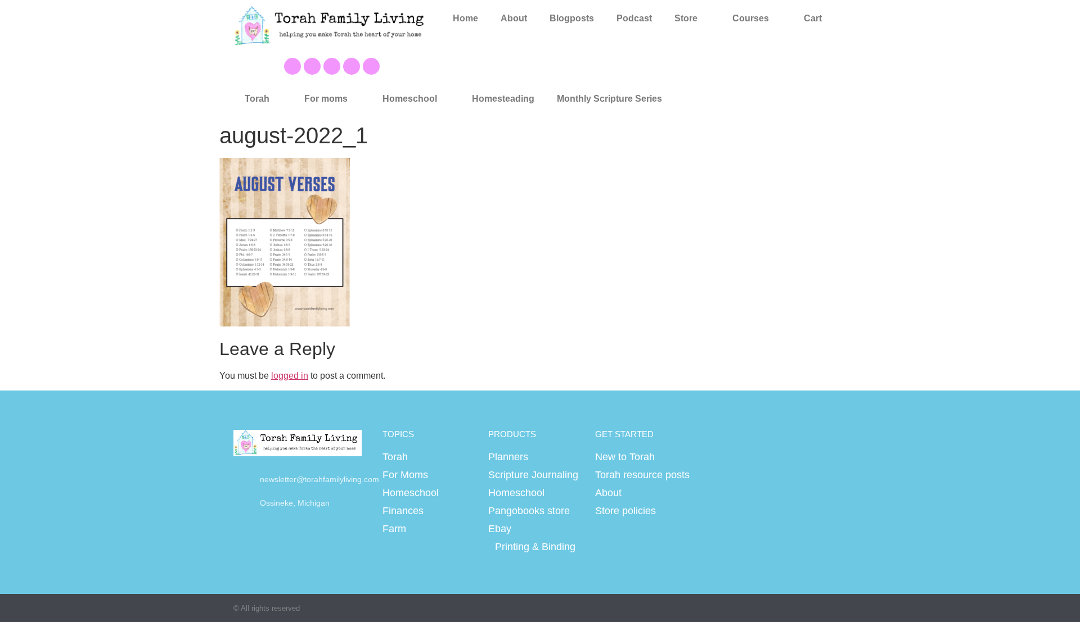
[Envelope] (371, 66)
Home (465, 18)
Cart (813, 18)
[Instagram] (351, 66)
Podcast (634, 18)
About (514, 18)
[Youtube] (312, 66)
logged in (289, 375)
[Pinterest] (331, 66)
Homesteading (503, 98)
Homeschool (409, 98)
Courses (750, 18)
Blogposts (572, 18)
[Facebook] (292, 66)
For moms (326, 98)
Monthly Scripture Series (609, 98)
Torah (257, 98)
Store (686, 18)
